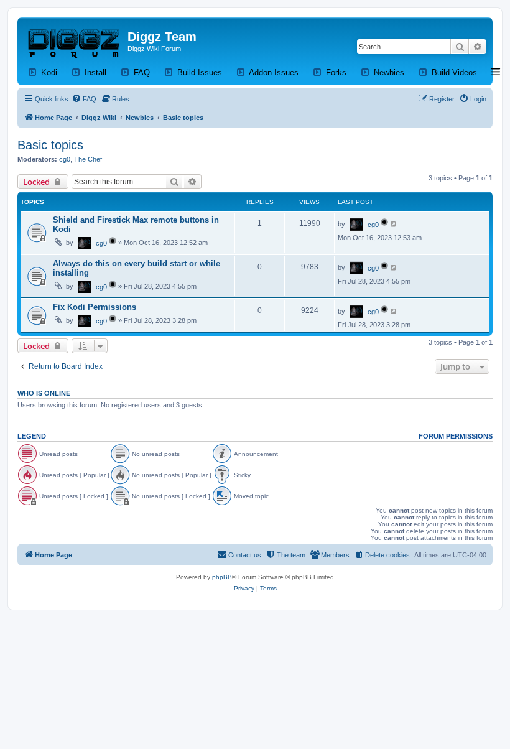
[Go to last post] (394, 224)
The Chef (88, 159)
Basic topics (50, 145)
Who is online (43, 393)
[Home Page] (74, 40)
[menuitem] (84, 98)
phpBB (222, 577)
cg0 (64, 159)
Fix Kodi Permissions (94, 307)
